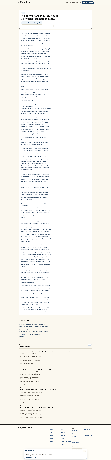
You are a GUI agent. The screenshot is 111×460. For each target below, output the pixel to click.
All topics (52, 429)
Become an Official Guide (66, 441)
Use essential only (70, 453)
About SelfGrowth (64, 429)
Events (62, 438)
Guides (51, 435)
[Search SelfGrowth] (70, 2)
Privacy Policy (74, 430)
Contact (62, 444)
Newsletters (63, 435)
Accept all (61, 453)
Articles (51, 438)
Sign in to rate (57, 25)
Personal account (86, 429)
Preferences (79, 453)
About (67, 2)
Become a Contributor (87, 435)
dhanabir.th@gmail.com (24, 334)
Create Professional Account (87, 432)
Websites (63, 432)
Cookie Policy (75, 436)
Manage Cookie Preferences (76, 446)
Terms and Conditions (76, 433)
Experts (51, 432)
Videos (51, 441)
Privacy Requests (75, 442)
